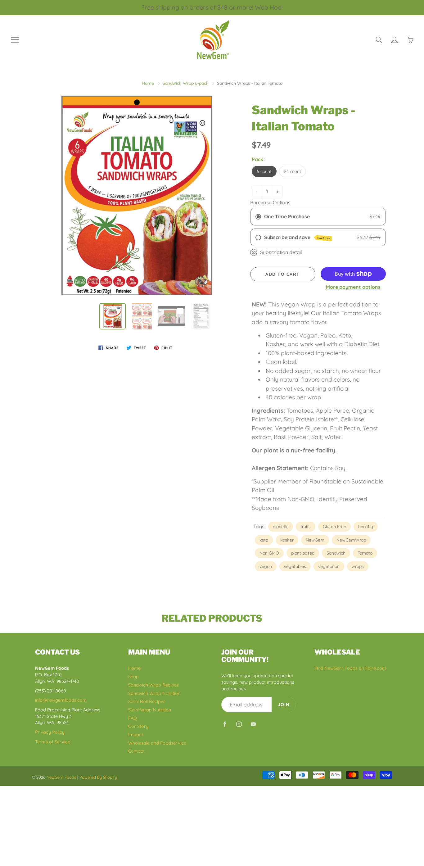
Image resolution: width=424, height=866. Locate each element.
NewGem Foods (61, 777)
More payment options (353, 287)
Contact (136, 751)
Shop (133, 676)
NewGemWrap (351, 540)
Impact (135, 734)
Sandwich (336, 553)
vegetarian (329, 566)
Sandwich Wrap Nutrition (154, 693)
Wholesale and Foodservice (157, 743)
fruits (305, 526)
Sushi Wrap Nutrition (149, 710)
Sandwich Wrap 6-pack (185, 83)
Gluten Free (334, 526)
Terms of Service (52, 742)
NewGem (315, 540)
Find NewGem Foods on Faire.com (350, 668)
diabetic (280, 526)
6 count (264, 171)
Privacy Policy (50, 732)
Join (284, 704)
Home (148, 83)
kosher (287, 540)
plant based (302, 553)
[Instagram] (238, 724)
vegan (265, 566)
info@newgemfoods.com (61, 700)
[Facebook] (224, 724)
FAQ (132, 718)
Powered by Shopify (98, 777)
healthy (365, 526)
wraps (358, 566)
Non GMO (269, 553)
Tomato (365, 553)
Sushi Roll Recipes (146, 701)
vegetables (295, 566)
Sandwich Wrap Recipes (153, 685)
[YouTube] (253, 724)
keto (263, 540)
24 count (292, 171)
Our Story (138, 726)
